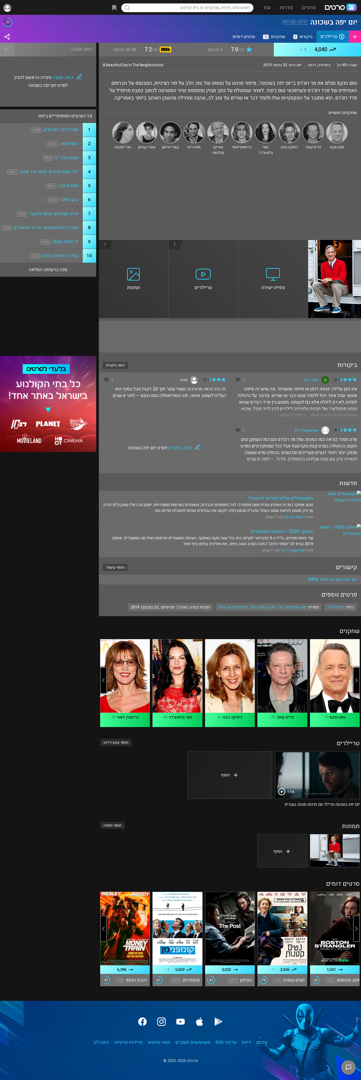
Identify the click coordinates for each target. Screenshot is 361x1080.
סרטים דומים (244, 37)
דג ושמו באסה (65, 241)
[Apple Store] (199, 1021)
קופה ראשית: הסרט (60, 255)
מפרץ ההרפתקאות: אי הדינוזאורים (46, 227)
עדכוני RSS (226, 1042)
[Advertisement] (230, 200)
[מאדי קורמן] (147, 124)
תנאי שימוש (159, 1042)
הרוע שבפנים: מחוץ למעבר (53, 213)
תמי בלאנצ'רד (180, 717)
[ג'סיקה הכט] (289, 124)
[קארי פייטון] (170, 124)
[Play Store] (218, 1021)
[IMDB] (165, 50)
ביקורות (303, 37)
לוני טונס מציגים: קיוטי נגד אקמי (48, 171)
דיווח (246, 1042)
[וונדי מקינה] (123, 124)
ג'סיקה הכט (232, 717)
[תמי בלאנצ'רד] (265, 124)
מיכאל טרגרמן (294, 517)
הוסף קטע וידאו (115, 742)
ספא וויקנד (68, 185)
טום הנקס (338, 717)
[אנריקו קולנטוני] (218, 124)
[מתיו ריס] (194, 124)
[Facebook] (142, 1021)
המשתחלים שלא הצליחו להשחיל (280, 498)
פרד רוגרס (275, 607)
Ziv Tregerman (306, 430)
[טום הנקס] (337, 124)
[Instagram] (161, 1021)
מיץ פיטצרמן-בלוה (233, 607)
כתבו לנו (101, 1042)
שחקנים (274, 37)
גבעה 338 (69, 199)
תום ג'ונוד (257, 607)
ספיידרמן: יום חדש (61, 129)
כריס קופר (285, 717)
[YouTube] (180, 1021)
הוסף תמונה (112, 825)
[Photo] (335, 850)
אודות (261, 1042)
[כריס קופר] (313, 124)
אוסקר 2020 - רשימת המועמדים (282, 531)
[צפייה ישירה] (273, 243)
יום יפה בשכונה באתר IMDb (332, 579)
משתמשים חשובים (192, 1042)
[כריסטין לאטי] (242, 124)
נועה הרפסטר (295, 607)
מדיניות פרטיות (128, 1042)
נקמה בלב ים (66, 157)
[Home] (340, 8)
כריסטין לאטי (128, 717)
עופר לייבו (311, 380)
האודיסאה (68, 143)
